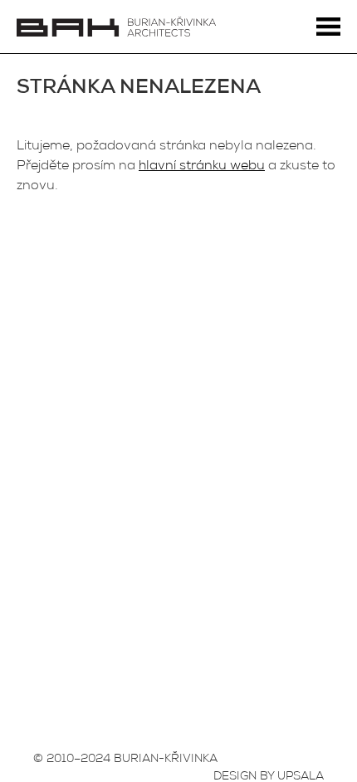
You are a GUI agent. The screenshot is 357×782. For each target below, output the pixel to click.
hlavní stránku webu (202, 167)
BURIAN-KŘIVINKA (166, 759)
